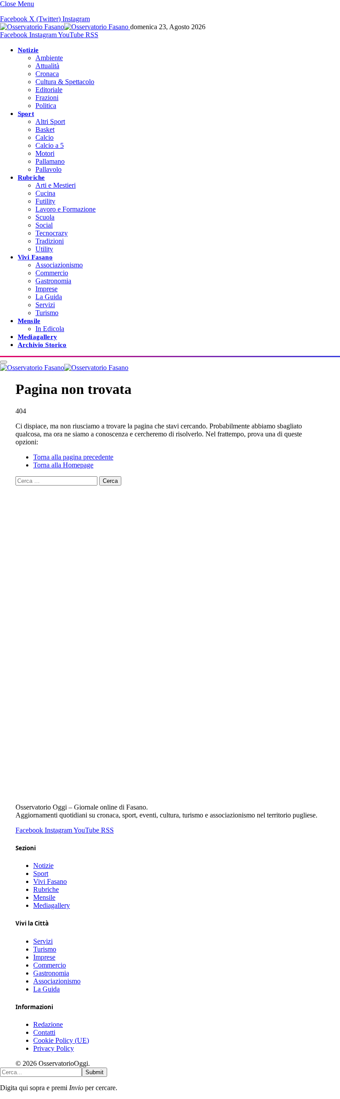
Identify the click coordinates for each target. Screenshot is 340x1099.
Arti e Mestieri (55, 185)
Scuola (44, 217)
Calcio (44, 137)
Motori (44, 153)
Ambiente (49, 58)
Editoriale (48, 89)
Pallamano (50, 161)
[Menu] (3, 362)
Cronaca (47, 73)
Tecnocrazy (51, 233)
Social (44, 225)
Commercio (51, 273)
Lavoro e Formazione (65, 209)
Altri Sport (50, 121)
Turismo (46, 312)
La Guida (48, 297)
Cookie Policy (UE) (61, 1040)
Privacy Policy (53, 1048)
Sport (26, 113)
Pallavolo (48, 169)
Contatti (44, 1032)
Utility (44, 249)
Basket (44, 129)
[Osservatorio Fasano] (65, 27)
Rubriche (31, 177)
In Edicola (49, 328)
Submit (94, 1072)
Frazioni (46, 97)
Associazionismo (59, 265)
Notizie (28, 50)
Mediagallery (37, 336)
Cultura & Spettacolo (64, 81)
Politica (45, 105)
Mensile (29, 320)
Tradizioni (49, 241)
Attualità (47, 65)
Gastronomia (53, 281)
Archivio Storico (42, 344)
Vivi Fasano (35, 257)
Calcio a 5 (49, 145)
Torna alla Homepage (63, 465)
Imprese (46, 289)
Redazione (48, 1024)
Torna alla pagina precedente (73, 457)
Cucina (45, 193)
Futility (45, 201)
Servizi (45, 304)
